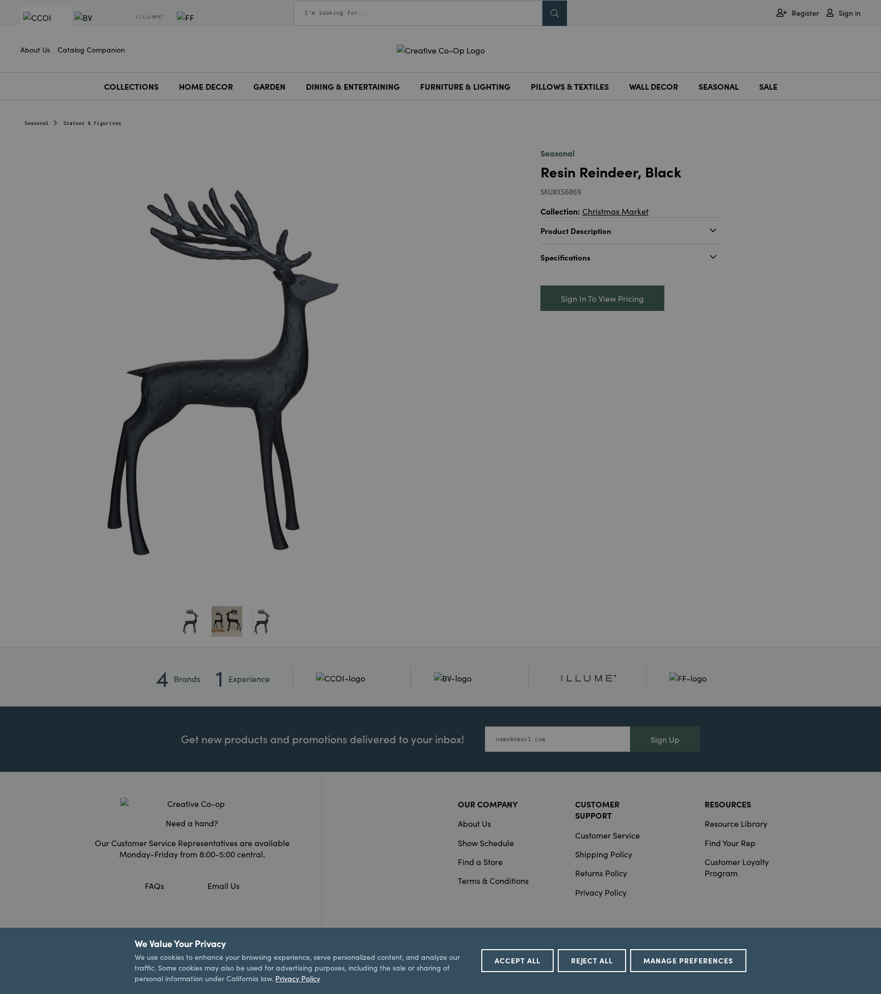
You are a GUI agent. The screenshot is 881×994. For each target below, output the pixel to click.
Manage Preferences (688, 960)
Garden (269, 86)
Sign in (850, 13)
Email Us (224, 885)
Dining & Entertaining (353, 86)
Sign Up (665, 739)
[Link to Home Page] (441, 48)
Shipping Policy (603, 853)
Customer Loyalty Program (737, 867)
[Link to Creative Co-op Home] (192, 803)
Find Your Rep (730, 842)
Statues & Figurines (92, 123)
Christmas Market (615, 211)
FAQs (154, 885)
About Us (35, 49)
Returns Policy (601, 872)
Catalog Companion (91, 49)
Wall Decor (653, 86)
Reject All (592, 960)
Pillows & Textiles (570, 86)
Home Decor (206, 86)
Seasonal (718, 86)
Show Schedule (486, 842)
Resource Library (736, 823)
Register (805, 13)
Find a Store (480, 861)
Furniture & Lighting (465, 86)
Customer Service (607, 835)
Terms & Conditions (493, 880)
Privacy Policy (601, 892)
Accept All (517, 960)
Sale (768, 86)
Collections (131, 86)
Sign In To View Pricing (602, 298)
